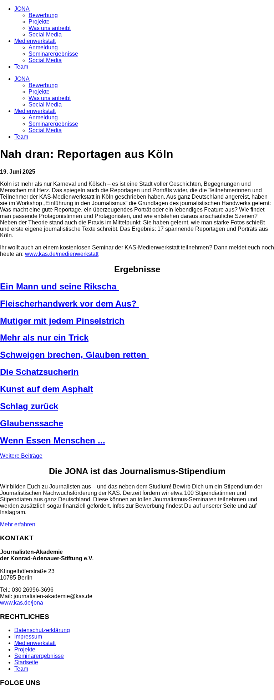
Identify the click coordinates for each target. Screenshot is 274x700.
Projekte (39, 22)
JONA (22, 9)
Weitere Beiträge (21, 456)
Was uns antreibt (50, 28)
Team (21, 67)
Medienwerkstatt (35, 41)
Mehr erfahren (17, 524)
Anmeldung (43, 47)
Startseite (26, 662)
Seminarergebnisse (53, 54)
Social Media (45, 34)
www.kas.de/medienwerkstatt (61, 254)
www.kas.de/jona (21, 603)
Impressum (28, 637)
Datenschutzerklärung (42, 630)
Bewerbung (43, 15)
